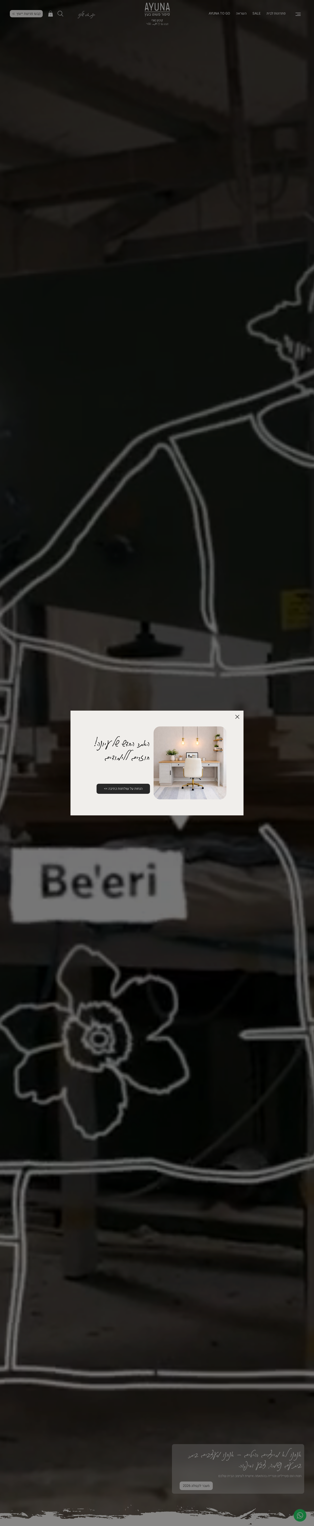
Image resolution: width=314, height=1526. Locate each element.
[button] (237, 717)
